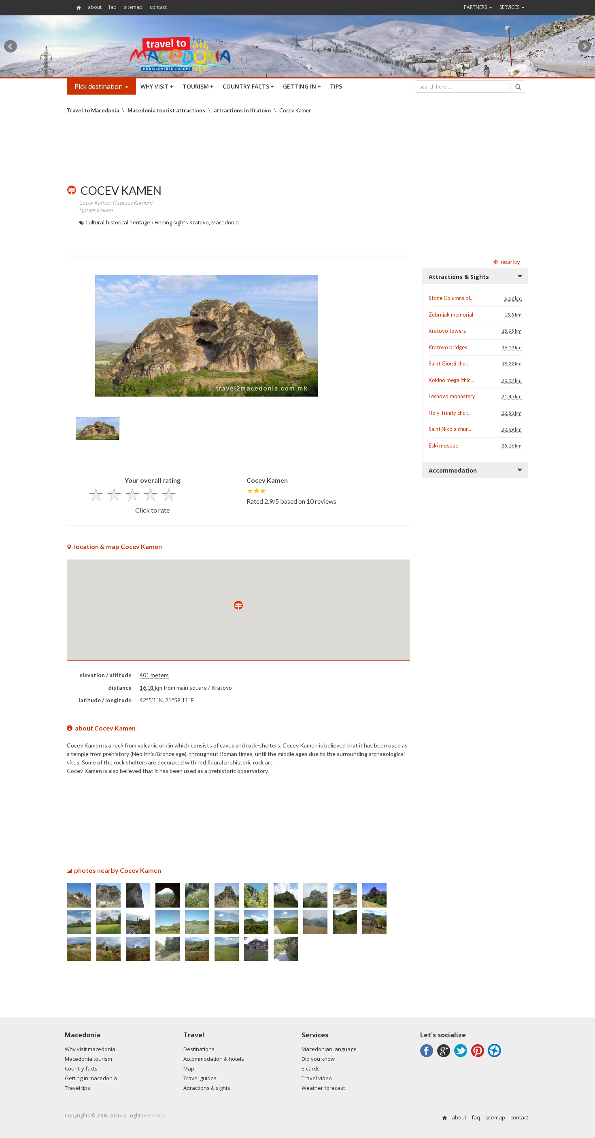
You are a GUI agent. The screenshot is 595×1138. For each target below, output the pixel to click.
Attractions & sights (206, 1088)
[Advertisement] (297, 149)
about (95, 7)
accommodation (453, 470)
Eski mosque (443, 445)
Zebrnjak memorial (451, 314)
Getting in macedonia (91, 1078)
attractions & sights (459, 277)
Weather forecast (323, 1088)
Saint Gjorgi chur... (450, 363)
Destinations (199, 1049)
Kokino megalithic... (451, 380)
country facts (248, 86)
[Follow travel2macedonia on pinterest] (479, 1057)
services (510, 7)
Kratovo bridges (448, 347)
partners (476, 7)
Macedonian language (329, 1049)
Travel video (317, 1078)
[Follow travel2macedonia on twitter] (462, 1057)
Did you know (318, 1058)
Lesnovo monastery (452, 396)
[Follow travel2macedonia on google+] (445, 1057)
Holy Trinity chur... (450, 413)
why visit (157, 86)
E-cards (311, 1068)
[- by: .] (79, 905)
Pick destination (99, 86)
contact (158, 7)
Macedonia (82, 1034)
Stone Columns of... (451, 298)
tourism (198, 86)
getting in (302, 86)
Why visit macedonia (90, 1049)
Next (584, 46)
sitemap (133, 7)
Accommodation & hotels (213, 1058)
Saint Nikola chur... (450, 429)
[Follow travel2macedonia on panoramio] (496, 1057)
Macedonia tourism (88, 1058)
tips (336, 86)
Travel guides (200, 1078)
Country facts (81, 1068)
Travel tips (77, 1088)
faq (113, 7)
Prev (10, 46)
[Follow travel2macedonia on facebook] (428, 1057)
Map (188, 1068)
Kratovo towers (447, 330)
